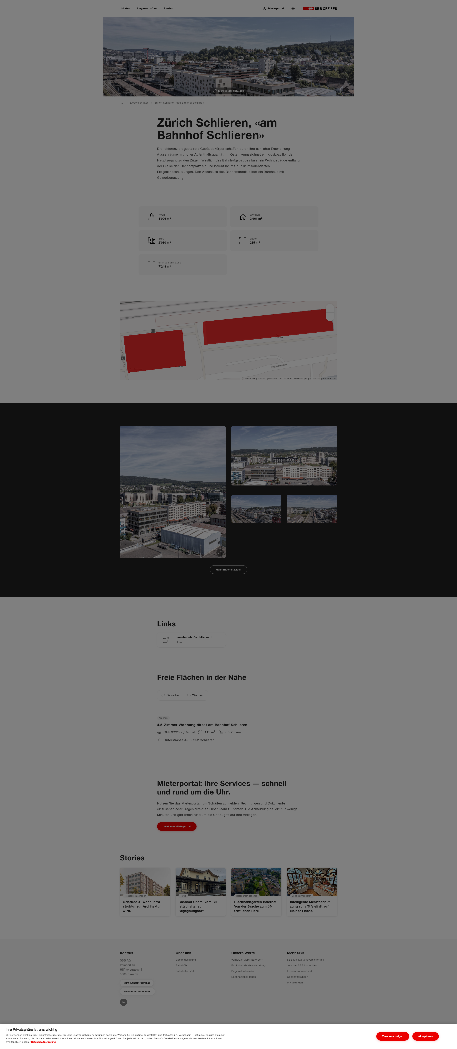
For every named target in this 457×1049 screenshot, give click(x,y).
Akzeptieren (425, 1036)
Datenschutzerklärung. (43, 1042)
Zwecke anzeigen (392, 1036)
